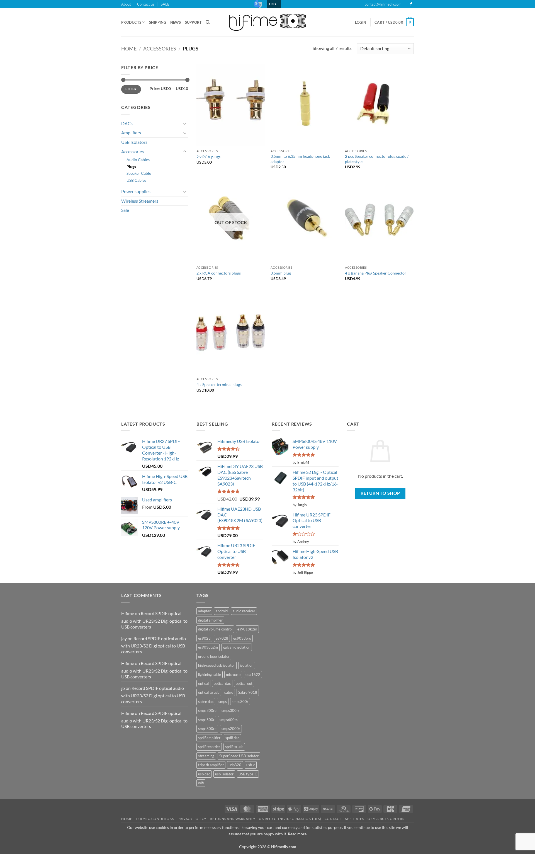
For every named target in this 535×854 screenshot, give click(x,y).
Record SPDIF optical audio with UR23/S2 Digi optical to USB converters (154, 620)
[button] (360, 22)
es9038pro (242, 638)
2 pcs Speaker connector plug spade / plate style (376, 159)
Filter (131, 89)
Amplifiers (131, 132)
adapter (204, 611)
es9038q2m (208, 647)
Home (129, 48)
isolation (246, 665)
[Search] (208, 22)
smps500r (206, 719)
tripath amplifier (211, 765)
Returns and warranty (232, 819)
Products (131, 22)
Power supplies (135, 191)
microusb (233, 674)
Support (193, 22)
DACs (127, 123)
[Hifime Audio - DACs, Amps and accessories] (267, 22)
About (126, 4)
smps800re (207, 728)
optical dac (222, 683)
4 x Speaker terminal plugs (219, 384)
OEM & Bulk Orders (386, 819)
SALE (165, 4)
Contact (333, 819)
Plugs (131, 166)
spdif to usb (234, 746)
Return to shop (380, 493)
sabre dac (205, 701)
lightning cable (209, 674)
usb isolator (224, 774)
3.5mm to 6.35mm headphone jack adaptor (300, 159)
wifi (201, 783)
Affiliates (354, 819)
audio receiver (244, 611)
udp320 (235, 765)
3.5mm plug (281, 273)
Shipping (157, 22)
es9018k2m (247, 629)
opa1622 (252, 674)
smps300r (240, 701)
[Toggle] (184, 123)
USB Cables (136, 180)
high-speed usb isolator (216, 665)
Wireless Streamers (139, 200)
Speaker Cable (139, 173)
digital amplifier (210, 620)
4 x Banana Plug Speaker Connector (375, 273)
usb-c (250, 765)
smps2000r (231, 728)
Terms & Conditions (155, 819)
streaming (206, 756)
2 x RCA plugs (208, 156)
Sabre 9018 (247, 692)
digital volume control (215, 629)
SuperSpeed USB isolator (239, 756)
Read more (297, 833)
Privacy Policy (191, 819)
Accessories (159, 48)
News (175, 22)
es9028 (222, 638)
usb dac (204, 774)
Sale (125, 210)
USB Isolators (134, 142)
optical (203, 683)
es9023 (204, 638)
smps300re (207, 710)
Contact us (145, 4)
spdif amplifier (209, 738)
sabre (228, 692)
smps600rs (229, 719)
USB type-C (248, 774)
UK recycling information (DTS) (290, 819)
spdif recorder (209, 746)
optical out (244, 683)
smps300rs (231, 710)
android (222, 611)
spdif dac (232, 738)
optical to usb (208, 692)
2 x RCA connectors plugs (218, 273)
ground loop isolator (214, 656)
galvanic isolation (236, 647)
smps (222, 701)
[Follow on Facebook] (411, 4)
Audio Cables (138, 159)
